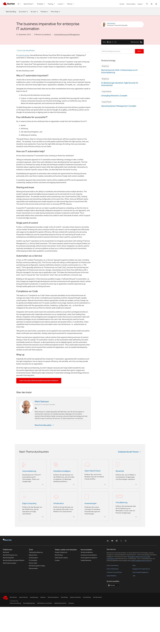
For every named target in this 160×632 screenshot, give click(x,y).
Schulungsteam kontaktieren (89, 557)
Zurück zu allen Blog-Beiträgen (26, 50)
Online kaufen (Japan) (61, 557)
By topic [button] (33, 12)
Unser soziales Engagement (140, 572)
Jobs (133, 576)
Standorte (43, 597)
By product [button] (22, 12)
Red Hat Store (59, 555)
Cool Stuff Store (87, 597)
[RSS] (141, 42)
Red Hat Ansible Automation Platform (13, 560)
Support (140, 4)
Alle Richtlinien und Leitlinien (44, 603)
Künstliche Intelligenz (62, 471)
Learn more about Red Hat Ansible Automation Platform (38, 381)
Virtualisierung (121, 502)
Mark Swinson (111, 23)
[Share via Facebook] (108, 42)
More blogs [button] (54, 12)
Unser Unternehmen (113, 565)
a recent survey (23, 55)
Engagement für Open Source (141, 569)
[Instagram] (125, 541)
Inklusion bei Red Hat (75, 597)
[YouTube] (112, 541)
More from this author (43, 425)
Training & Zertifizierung (36, 552)
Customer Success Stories (114, 572)
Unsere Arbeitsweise (112, 569)
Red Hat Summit (97, 597)
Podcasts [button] (43, 12)
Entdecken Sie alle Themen (128, 452)
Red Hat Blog (11, 12)
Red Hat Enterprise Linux (10, 555)
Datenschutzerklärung (15, 603)
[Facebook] (117, 541)
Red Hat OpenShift (8, 557)
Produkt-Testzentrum (61, 552)
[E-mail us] (115, 42)
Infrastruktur (58, 503)
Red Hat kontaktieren (53, 597)
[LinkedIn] (108, 541)
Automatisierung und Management (67, 34)
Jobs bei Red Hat (23, 597)
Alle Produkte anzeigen (9, 563)
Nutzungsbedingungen (29, 603)
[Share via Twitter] (113, 42)
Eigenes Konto (33, 555)
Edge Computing (29, 503)
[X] (121, 541)
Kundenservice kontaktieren (89, 555)
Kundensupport (33, 557)
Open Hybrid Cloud (92, 471)
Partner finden (33, 563)
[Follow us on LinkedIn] (36, 408)
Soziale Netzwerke (86, 560)
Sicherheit (120, 471)
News (134, 565)
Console (122, 4)
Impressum (71, 603)
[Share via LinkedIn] (110, 42)
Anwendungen (90, 503)
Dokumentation (130, 4)
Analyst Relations (111, 576)
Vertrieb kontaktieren (87, 552)
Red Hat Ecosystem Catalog (37, 566)
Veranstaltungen (34, 597)
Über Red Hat (13, 597)
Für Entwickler (33, 560)
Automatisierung (29, 471)
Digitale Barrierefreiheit (60, 603)
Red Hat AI (6, 552)
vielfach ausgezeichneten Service (140, 560)
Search (139, 51)
